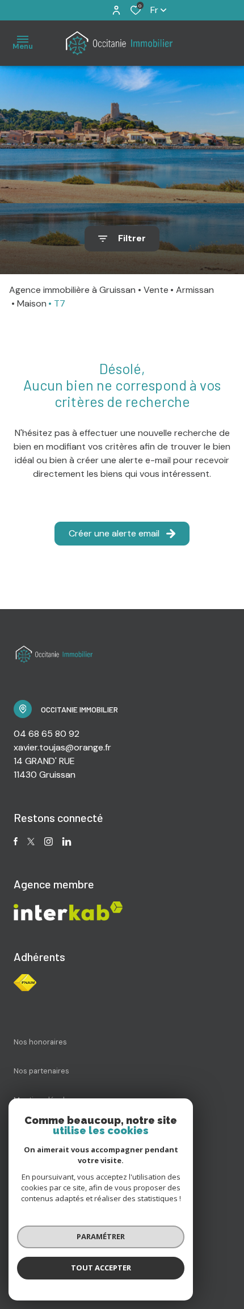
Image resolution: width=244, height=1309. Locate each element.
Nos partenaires (41, 1071)
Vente (156, 290)
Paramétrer (101, 1236)
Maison (32, 303)
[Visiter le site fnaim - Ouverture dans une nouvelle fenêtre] (25, 982)
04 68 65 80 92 (46, 734)
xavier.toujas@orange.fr (62, 747)
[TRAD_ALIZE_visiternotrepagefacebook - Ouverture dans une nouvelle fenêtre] (16, 841)
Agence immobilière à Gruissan (72, 290)
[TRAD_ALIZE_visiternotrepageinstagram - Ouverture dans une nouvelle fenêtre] (48, 841)
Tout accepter (101, 1267)
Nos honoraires (40, 1042)
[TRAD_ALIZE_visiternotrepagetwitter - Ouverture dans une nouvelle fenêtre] (31, 841)
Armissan (195, 290)
